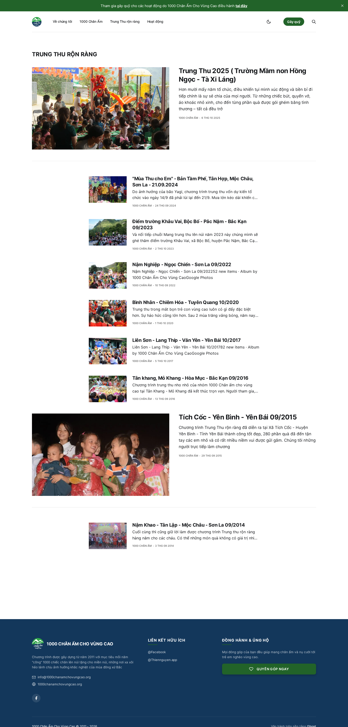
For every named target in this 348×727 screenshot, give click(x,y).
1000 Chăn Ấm (91, 21)
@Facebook (157, 652)
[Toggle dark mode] (268, 22)
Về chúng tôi (62, 21)
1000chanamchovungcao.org (60, 684)
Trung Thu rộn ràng (125, 21)
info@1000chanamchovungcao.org (64, 677)
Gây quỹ (293, 22)
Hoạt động (155, 21)
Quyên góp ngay (273, 669)
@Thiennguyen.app (162, 660)
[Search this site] (313, 21)
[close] (342, 5)
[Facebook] (36, 698)
